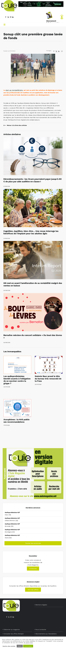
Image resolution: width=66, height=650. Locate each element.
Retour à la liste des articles (17, 125)
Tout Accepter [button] (28, 646)
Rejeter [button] (20, 646)
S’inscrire (33, 568)
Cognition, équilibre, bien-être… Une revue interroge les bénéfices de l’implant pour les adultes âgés (30, 232)
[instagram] (10, 17)
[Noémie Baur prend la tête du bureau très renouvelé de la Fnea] (48, 365)
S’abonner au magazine (12, 629)
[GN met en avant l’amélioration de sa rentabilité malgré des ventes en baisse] (33, 242)
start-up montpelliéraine (14, 90)
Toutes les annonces (33, 543)
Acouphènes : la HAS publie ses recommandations (16, 420)
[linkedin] (12, 17)
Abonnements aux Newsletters (46, 634)
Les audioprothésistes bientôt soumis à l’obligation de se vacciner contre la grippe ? (17, 380)
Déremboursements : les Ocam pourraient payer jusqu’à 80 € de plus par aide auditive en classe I (32, 180)
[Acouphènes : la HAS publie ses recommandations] (17, 408)
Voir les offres (33, 590)
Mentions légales (41, 605)
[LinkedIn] (13, 617)
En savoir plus (28, 642)
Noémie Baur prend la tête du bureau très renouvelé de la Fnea (48, 378)
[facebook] (5, 17)
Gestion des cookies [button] (9, 646)
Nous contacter (40, 629)
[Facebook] (6, 617)
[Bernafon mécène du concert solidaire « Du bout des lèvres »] (33, 294)
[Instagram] (11, 617)
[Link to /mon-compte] (62, 17)
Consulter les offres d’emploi (14, 634)
